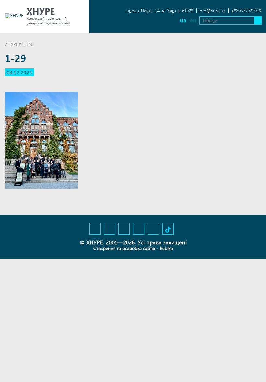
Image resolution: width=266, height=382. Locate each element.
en (193, 20)
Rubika (166, 248)
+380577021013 (246, 10)
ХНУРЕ (11, 44)
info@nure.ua (212, 10)
